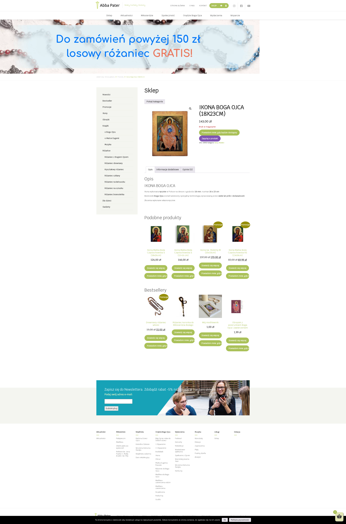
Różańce (106, 150)
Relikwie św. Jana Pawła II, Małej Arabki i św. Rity (123, 453)
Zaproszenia (200, 446)
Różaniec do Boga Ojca (162, 470)
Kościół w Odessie (142, 444)
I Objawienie (160, 444)
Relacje (198, 442)
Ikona (157, 455)
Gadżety (106, 207)
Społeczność (168, 15)
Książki (106, 126)
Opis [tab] (150, 169)
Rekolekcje (179, 446)
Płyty (196, 449)
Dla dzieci (107, 200)
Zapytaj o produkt (210, 138)
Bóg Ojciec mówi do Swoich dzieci (162, 439)
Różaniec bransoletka (114, 194)
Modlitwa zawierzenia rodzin (163, 481)
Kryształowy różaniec (114, 169)
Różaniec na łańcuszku (115, 182)
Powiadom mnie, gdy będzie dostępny (219, 132)
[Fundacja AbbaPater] (107, 5)
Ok (225, 520)
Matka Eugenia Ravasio (161, 464)
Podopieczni (120, 438)
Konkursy (178, 471)
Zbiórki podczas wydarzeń (122, 447)
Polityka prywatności (240, 520)
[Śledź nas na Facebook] (241, 5)
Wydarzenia (216, 15)
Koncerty (178, 442)
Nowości (106, 94)
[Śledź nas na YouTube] (249, 5)
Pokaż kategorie (155, 101)
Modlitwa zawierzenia (160, 487)
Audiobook (159, 451)
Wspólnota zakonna (143, 454)
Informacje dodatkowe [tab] (167, 169)
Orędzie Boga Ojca (192, 15)
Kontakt (203, 5)
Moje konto (226, 5)
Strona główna (177, 5)
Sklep (214, 5)
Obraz (157, 459)
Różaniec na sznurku (114, 188)
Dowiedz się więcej (156, 268)
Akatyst (198, 457)
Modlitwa (119, 442)
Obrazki (106, 119)
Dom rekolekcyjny (142, 457)
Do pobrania (160, 492)
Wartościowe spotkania (180, 450)
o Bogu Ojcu (110, 132)
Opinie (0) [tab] (188, 169)
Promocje (107, 107)
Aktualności (127, 15)
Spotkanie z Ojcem (182, 455)
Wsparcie (235, 15)
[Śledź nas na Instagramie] (234, 5)
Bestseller (107, 101)
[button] (190, 108)
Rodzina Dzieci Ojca (141, 439)
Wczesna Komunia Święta (143, 449)
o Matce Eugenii (112, 138)
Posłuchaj (159, 496)
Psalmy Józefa (200, 453)
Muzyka (108, 144)
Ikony (105, 113)
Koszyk (221, 5)
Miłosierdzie (147, 15)
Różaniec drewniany (114, 163)
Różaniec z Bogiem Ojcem (116, 157)
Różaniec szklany (112, 175)
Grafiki (158, 499)
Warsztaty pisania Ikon (182, 460)
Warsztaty (199, 438)
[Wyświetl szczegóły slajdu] (130, 46)
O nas (192, 5)
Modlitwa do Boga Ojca (162, 475)
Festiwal (178, 438)
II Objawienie (160, 448)
